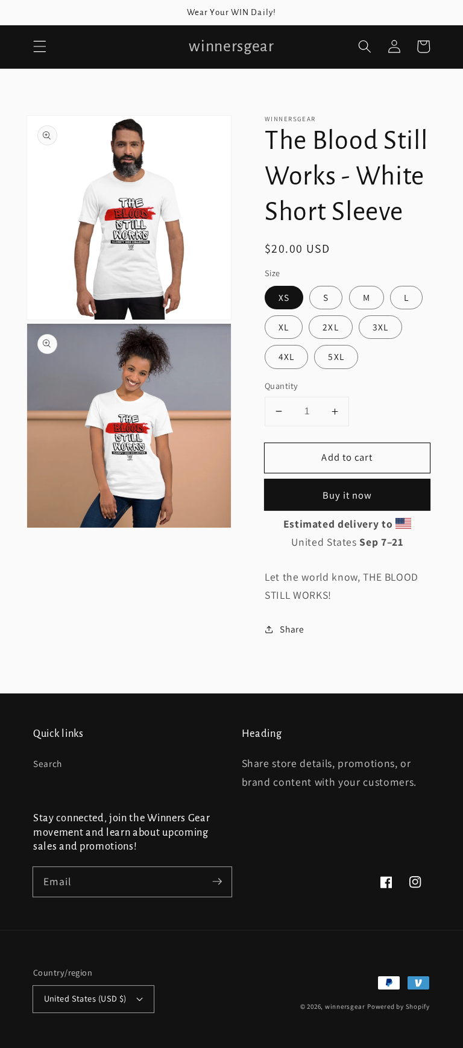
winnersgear (345, 1006)
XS (284, 297)
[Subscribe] (217, 881)
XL (284, 327)
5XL (336, 356)
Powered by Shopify (398, 1006)
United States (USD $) (85, 998)
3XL (380, 327)
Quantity (281, 385)
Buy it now (348, 495)
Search (47, 763)
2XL (330, 327)
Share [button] (292, 629)
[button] (39, 46)
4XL (286, 356)
